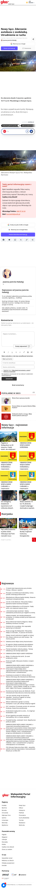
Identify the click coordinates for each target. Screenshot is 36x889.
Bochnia (4, 808)
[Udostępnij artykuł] (33, 39)
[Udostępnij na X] (21, 240)
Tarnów (21, 820)
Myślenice (5, 825)
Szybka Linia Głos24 (8, 847)
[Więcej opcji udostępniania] (32, 240)
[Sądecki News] (14, 875)
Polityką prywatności (9, 371)
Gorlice (4, 818)
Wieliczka (22, 825)
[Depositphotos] (22, 875)
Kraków (4, 805)
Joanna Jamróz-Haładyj (9, 40)
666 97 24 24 (21, 211)
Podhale (21, 813)
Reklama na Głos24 (8, 860)
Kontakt (4, 865)
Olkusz (21, 808)
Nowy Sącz (22, 805)
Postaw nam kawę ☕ (9, 48)
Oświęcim (22, 810)
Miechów (4, 823)
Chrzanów (5, 813)
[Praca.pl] (5, 875)
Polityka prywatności (8, 863)
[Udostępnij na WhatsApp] (15, 240)
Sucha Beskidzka (24, 818)
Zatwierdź (9, 379)
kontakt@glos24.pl (13, 214)
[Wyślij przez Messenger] (9, 240)
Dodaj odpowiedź (21, 346)
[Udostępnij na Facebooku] (3, 240)
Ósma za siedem (7, 849)
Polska (4, 844)
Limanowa (5, 820)
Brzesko (4, 810)
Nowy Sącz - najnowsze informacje (14, 426)
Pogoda (4, 834)
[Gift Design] (5, 878)
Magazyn (4, 837)
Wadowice (22, 823)
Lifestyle (4, 839)
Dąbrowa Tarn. (6, 815)
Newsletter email (7, 858)
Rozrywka (7, 513)
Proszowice (22, 815)
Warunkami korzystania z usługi (21, 370)
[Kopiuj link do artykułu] (26, 240)
